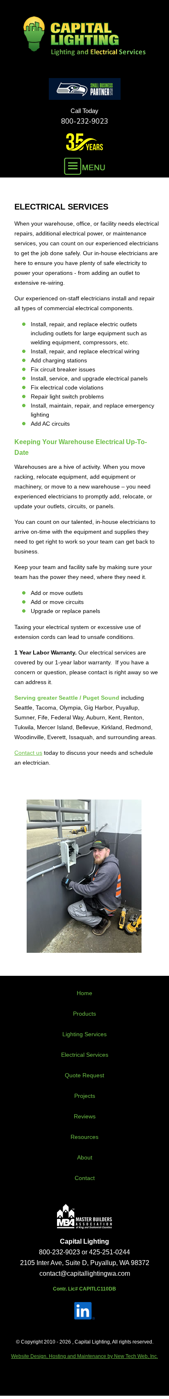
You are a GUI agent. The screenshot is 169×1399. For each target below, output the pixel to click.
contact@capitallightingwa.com (84, 1273)
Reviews (85, 1116)
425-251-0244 (109, 1252)
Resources (84, 1137)
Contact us (28, 752)
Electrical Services (84, 1054)
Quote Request (84, 1075)
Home (84, 993)
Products (84, 1013)
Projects (84, 1095)
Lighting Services (84, 1034)
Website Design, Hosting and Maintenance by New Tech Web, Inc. (84, 1356)
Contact (85, 1178)
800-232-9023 (84, 121)
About (84, 1157)
